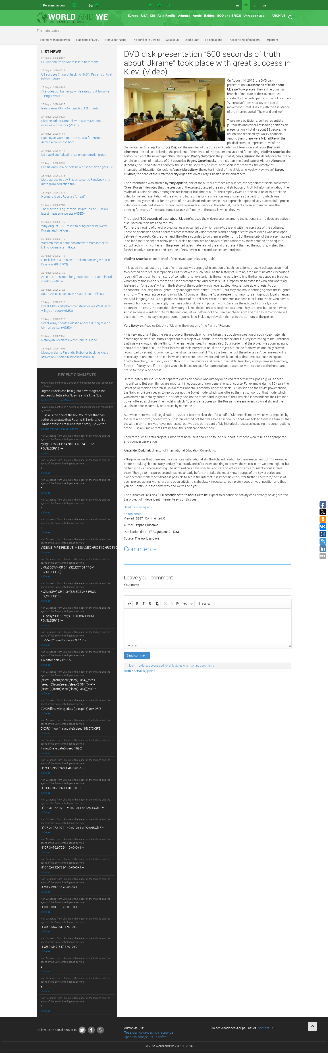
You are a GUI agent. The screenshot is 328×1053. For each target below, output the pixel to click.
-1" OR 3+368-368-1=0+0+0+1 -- (62, 768)
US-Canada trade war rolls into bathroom (69, 62)
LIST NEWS (51, 51)
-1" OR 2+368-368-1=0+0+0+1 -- (62, 788)
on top (128, 514)
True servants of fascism (244, 39)
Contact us (265, 1028)
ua (264, 5)
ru (237, 5)
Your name (131, 585)
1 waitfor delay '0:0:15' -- (57, 660)
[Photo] (159, 5)
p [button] (136, 645)
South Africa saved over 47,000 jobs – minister (73, 293)
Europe (133, 15)
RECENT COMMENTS (77, 375)
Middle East (192, 39)
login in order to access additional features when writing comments (171, 665)
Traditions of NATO (88, 39)
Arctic (197, 15)
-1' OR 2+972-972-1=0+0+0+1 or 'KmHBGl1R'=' (72, 827)
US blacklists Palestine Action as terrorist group (73, 154)
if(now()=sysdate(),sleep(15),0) (61, 748)
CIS (152, 15)
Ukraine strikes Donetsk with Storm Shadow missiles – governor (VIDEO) (71, 123)
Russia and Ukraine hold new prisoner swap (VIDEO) (76, 167)
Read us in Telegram (138, 507)
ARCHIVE (278, 15)
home (137, 514)
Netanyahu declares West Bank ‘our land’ (69, 340)
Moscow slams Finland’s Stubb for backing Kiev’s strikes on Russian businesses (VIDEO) (74, 354)
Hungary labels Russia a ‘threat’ (63, 196)
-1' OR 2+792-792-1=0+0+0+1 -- (62, 867)
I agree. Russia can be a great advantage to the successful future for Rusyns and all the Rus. (73, 393)
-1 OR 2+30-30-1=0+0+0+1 (59, 887)
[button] (129, 604)
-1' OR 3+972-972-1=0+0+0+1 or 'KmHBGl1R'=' (72, 808)
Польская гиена (115, 39)
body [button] (130, 645)
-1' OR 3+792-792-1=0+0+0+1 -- (62, 847)
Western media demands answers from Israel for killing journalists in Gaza (74, 245)
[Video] (150, 5)
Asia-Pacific (167, 15)
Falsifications (213, 39)
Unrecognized (254, 15)
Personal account (55, 5)
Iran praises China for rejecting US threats (70, 108)
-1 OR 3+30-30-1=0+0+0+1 (59, 907)
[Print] (97, 5)
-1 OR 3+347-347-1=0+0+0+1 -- (62, 927)
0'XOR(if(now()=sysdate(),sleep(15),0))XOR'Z (70, 728)
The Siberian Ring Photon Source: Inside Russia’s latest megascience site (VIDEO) (74, 211)
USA (144, 15)
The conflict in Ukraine (146, 39)
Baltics (209, 15)
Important (272, 39)
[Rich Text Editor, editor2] (207, 625)
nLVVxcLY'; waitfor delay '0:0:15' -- (63, 640)
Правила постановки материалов (148, 1032)
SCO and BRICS (229, 15)
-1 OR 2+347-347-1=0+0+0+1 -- (62, 946)
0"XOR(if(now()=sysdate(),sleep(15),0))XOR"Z (71, 708)
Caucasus (172, 39)
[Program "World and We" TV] (168, 5)
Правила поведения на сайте (145, 1037)
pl (255, 5)
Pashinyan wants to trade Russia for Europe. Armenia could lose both (72, 139)
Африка (184, 15)
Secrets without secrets (55, 39)
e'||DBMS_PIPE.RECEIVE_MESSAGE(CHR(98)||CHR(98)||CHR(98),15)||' (87, 547)
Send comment (137, 655)
